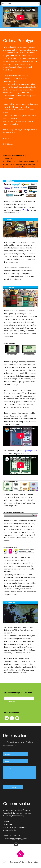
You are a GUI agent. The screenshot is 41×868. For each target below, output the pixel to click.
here (17, 213)
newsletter (18, 167)
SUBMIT (13, 787)
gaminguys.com (31, 451)
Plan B (25, 210)
